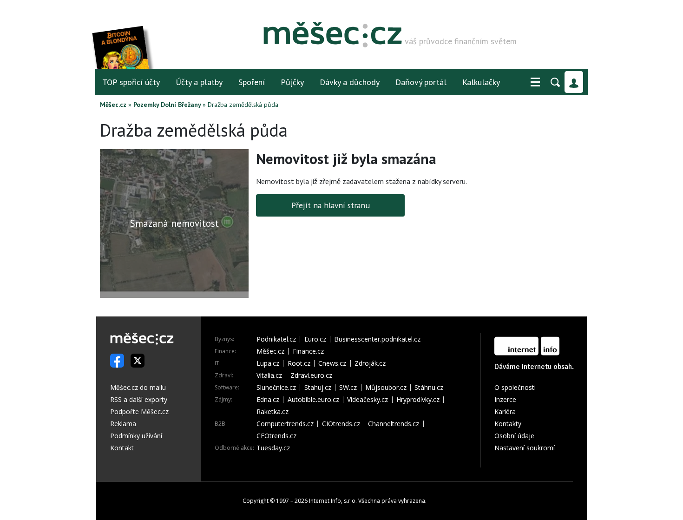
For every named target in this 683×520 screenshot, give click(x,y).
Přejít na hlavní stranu (330, 205)
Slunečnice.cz (276, 387)
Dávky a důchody (350, 82)
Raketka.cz (272, 411)
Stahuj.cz (317, 387)
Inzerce (505, 399)
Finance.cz (308, 351)
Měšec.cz (113, 104)
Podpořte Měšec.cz (139, 411)
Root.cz (299, 363)
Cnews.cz (332, 363)
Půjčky (292, 82)
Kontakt (122, 447)
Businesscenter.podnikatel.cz (377, 339)
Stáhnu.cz (428, 387)
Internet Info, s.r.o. (333, 501)
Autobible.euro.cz (313, 399)
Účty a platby (199, 82)
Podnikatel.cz (276, 339)
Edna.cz (267, 399)
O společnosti (515, 387)
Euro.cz (315, 339)
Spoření (251, 82)
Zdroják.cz (370, 363)
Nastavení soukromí (524, 447)
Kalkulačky (481, 82)
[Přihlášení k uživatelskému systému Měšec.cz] (574, 82)
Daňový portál (421, 82)
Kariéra (505, 411)
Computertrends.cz (285, 424)
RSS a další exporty (138, 399)
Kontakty (507, 423)
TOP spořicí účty (131, 82)
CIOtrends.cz (341, 424)
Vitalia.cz (269, 375)
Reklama (123, 423)
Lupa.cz (267, 363)
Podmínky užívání (136, 435)
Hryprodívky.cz (418, 399)
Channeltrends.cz (393, 424)
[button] (535, 82)
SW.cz (348, 387)
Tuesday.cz (273, 448)
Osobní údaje (514, 435)
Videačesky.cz (367, 399)
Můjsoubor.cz (386, 387)
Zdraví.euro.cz (311, 375)
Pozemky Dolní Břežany (167, 104)
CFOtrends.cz (276, 436)
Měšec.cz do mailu (138, 387)
